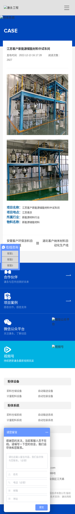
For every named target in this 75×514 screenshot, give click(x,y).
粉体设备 (13, 381)
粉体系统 (13, 405)
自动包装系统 (45, 420)
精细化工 (43, 443)
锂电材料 (43, 438)
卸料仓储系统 (14, 414)
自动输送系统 (45, 414)
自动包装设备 (45, 396)
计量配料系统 (14, 420)
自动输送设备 (45, 390)
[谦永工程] (30, 7)
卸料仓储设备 (14, 390)
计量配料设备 (14, 396)
